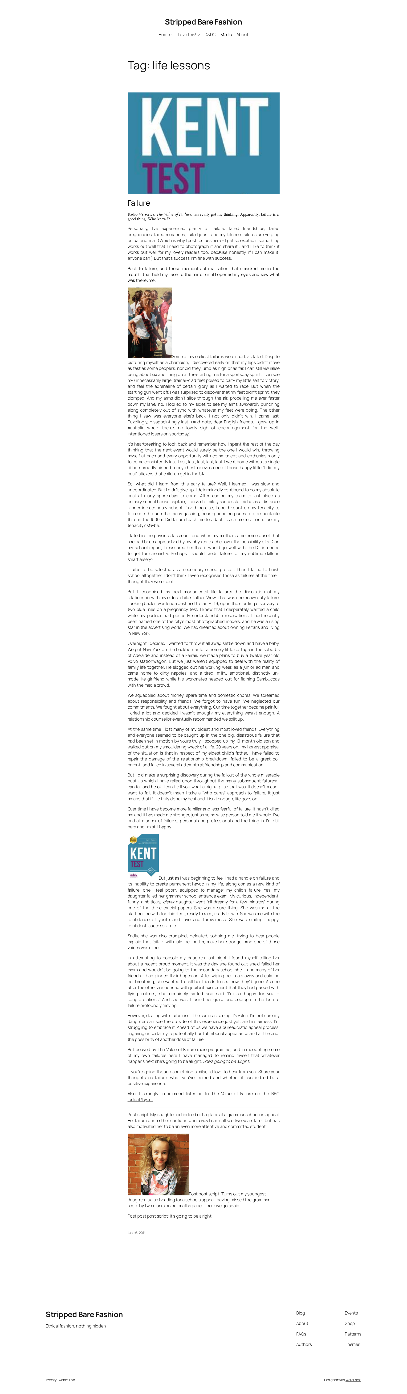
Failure (139, 203)
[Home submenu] (172, 34)
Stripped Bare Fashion (203, 22)
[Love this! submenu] (198, 34)
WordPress (353, 1379)
